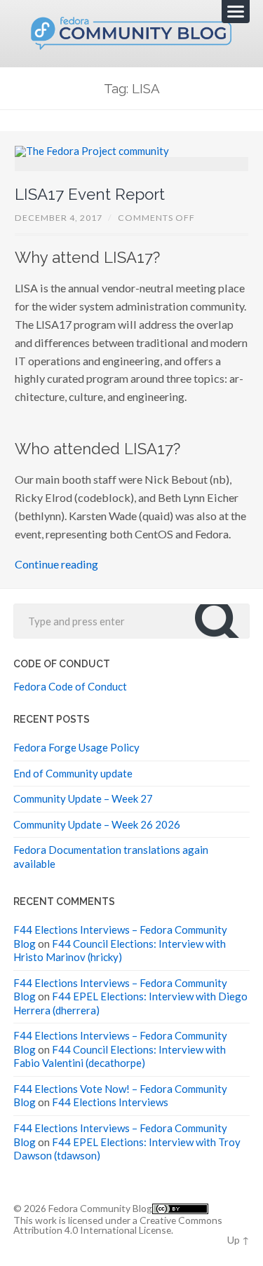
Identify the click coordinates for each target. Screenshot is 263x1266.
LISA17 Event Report (90, 194)
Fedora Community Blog (100, 1208)
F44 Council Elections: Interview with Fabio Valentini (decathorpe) (119, 1056)
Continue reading (56, 564)
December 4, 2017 (58, 217)
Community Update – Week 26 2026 (96, 824)
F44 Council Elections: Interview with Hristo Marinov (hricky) (119, 950)
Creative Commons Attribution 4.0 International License (117, 1225)
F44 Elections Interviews (110, 1102)
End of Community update (73, 773)
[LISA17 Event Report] (132, 158)
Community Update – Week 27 (83, 798)
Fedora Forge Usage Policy (76, 747)
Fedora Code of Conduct (70, 686)
